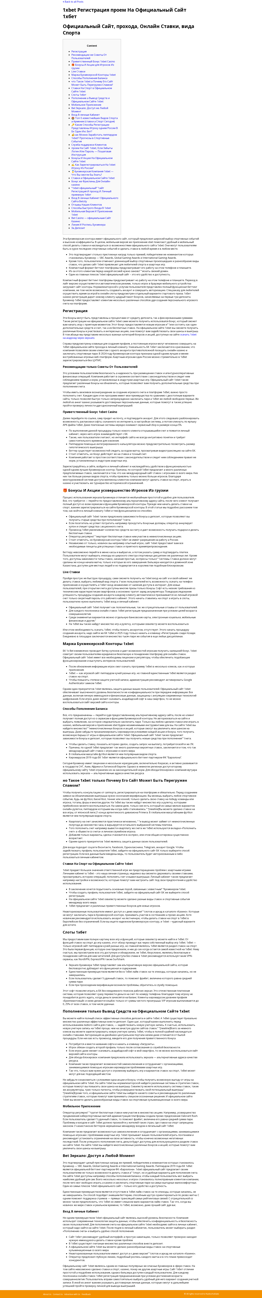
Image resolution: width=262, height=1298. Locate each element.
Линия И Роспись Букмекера (88, 224)
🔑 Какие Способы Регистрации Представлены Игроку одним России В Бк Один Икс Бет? (94, 128)
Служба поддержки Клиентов (89, 144)
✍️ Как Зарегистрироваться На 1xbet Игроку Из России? (93, 166)
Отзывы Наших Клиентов (86, 204)
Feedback (86, 1294)
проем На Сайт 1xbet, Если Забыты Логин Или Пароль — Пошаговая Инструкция (92, 151)
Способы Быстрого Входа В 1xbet (91, 208)
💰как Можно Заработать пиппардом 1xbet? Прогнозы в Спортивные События (94, 138)
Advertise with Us (72, 1294)
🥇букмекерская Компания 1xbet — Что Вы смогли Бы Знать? (92, 173)
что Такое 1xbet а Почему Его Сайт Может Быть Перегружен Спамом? (92, 83)
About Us (47, 1294)
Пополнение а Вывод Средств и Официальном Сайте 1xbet (90, 99)
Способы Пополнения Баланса (89, 78)
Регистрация (79, 51)
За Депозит (78, 228)
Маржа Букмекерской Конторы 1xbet (93, 74)
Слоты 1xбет (78, 94)
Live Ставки (78, 71)
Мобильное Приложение (86, 104)
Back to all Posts (73, 1)
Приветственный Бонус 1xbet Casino (93, 61)
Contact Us (58, 1294)
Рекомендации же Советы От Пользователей (89, 56)
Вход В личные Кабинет (85, 114)
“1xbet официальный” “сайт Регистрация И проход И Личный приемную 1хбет (91, 191)
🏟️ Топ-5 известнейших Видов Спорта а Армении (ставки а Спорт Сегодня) (94, 119)
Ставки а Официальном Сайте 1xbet (93, 178)
